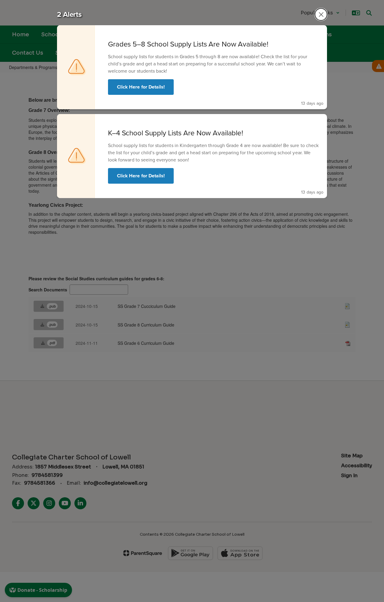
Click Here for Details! (141, 86)
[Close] (321, 14)
